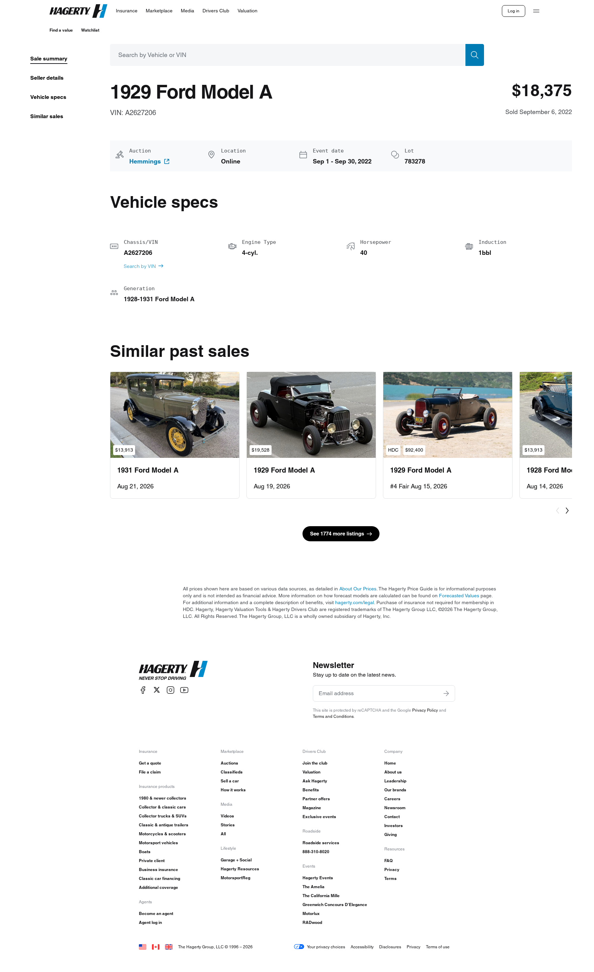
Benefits (310, 790)
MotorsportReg (235, 877)
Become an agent (156, 913)
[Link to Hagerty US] (142, 947)
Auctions (229, 763)
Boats (145, 851)
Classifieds (232, 772)
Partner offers (316, 798)
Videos (227, 816)
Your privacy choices (326, 947)
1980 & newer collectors (162, 798)
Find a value (61, 30)
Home (390, 763)
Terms (390, 878)
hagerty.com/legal (354, 602)
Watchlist (90, 30)
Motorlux (311, 913)
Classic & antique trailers (163, 825)
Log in (513, 11)
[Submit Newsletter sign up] (446, 693)
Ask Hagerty (314, 781)
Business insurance (158, 869)
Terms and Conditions (333, 716)
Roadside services (320, 842)
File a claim (150, 772)
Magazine (311, 807)
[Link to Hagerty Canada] (156, 947)
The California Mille (321, 895)
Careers (392, 798)
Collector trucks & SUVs (163, 816)
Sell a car (230, 781)
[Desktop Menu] (536, 11)
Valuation (311, 772)
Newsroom (395, 807)
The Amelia (313, 886)
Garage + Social (236, 860)
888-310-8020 (315, 851)
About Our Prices (357, 588)
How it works (233, 790)
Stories (228, 825)
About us (393, 772)
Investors (393, 825)
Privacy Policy (425, 710)
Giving (390, 834)
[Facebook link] (143, 690)
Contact (392, 816)
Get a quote (150, 763)
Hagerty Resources (240, 869)
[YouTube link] (184, 690)
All (223, 834)
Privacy (391, 869)
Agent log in (150, 922)
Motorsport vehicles (158, 842)
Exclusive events (319, 816)
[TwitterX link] (157, 690)
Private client (152, 860)
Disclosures (390, 947)
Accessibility (362, 947)
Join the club (314, 763)
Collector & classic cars (162, 807)
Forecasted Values (459, 595)
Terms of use (438, 947)
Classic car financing (159, 878)
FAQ (388, 860)
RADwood (312, 922)
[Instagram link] (170, 690)
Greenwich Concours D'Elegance (334, 904)
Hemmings (145, 161)
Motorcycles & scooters (162, 834)
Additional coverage (158, 887)
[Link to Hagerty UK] (169, 947)
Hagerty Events (317, 877)
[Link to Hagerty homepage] (173, 670)
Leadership (395, 781)
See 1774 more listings (337, 533)
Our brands (395, 790)
